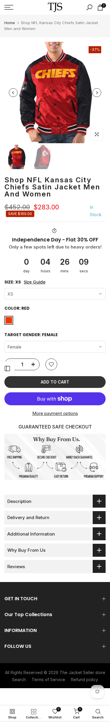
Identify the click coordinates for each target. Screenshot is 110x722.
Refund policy (84, 679)
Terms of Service (48, 679)
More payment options (55, 413)
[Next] (96, 92)
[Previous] (13, 92)
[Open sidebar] (7, 368)
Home (9, 22)
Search (19, 679)
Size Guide (34, 282)
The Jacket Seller (77, 672)
